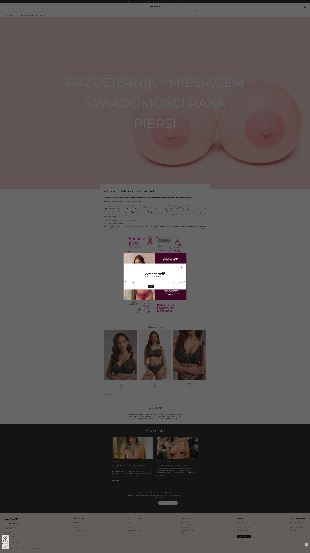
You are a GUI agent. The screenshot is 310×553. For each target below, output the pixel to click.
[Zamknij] (183, 266)
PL (159, 286)
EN (151, 286)
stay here (181, 282)
